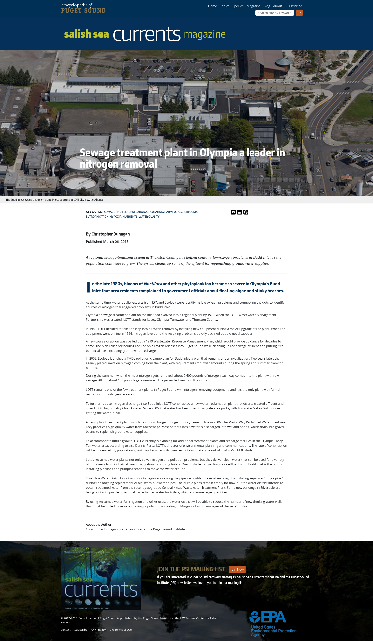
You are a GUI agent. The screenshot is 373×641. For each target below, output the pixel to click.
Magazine (254, 6)
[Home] (85, 7)
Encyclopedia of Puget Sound (97, 618)
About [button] (277, 6)
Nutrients (130, 216)
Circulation (154, 212)
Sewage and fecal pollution (124, 212)
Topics (224, 6)
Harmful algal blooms (180, 212)
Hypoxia (115, 216)
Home (212, 6)
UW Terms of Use (121, 629)
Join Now (237, 569)
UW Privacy (98, 629)
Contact (66, 629)
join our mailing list (230, 582)
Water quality (149, 216)
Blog (267, 6)
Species (238, 6)
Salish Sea (145, 33)
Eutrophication (97, 216)
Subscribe (295, 6)
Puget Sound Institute (157, 618)
